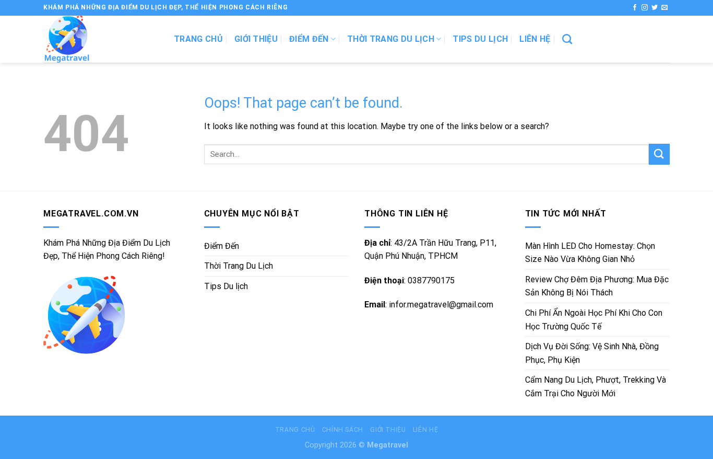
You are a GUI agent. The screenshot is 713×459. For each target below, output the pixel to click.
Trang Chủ (295, 429)
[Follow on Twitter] (654, 8)
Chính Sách (342, 429)
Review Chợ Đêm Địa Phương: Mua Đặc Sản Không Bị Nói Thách (597, 286)
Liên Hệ (534, 39)
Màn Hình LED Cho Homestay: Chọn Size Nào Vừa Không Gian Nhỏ (590, 253)
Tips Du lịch (480, 39)
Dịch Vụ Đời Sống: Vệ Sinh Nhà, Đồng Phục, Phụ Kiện (592, 353)
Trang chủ (198, 39)
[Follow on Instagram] (644, 8)
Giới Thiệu (256, 39)
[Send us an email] (664, 8)
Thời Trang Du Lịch (390, 39)
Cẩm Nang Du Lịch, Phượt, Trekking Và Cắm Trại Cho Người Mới (595, 386)
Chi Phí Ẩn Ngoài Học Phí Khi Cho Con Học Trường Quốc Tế (593, 319)
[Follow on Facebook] (635, 8)
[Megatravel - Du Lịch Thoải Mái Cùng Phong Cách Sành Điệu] (100, 39)
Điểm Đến (309, 39)
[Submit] (659, 154)
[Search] (567, 39)
